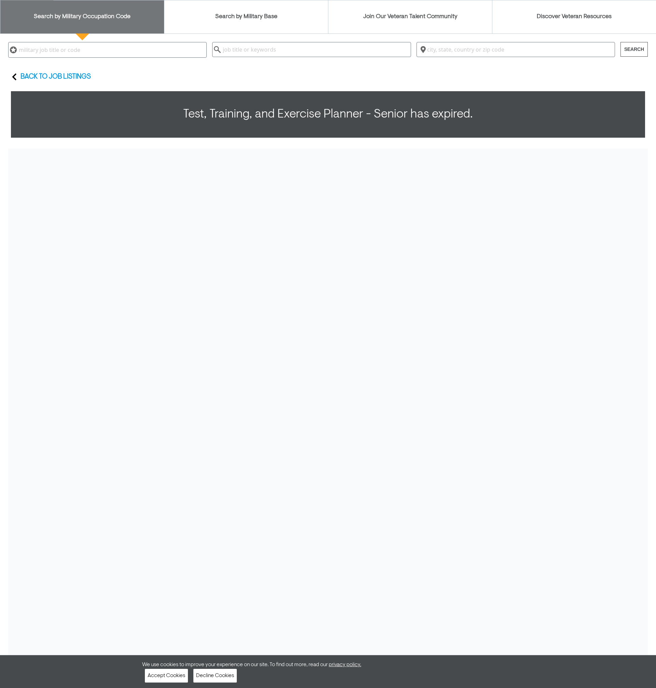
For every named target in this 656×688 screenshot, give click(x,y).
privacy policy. (345, 665)
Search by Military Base (246, 17)
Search (634, 49)
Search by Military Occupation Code (82, 17)
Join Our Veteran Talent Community (410, 17)
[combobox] (107, 50)
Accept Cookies (166, 675)
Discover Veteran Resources (574, 17)
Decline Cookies (215, 675)
